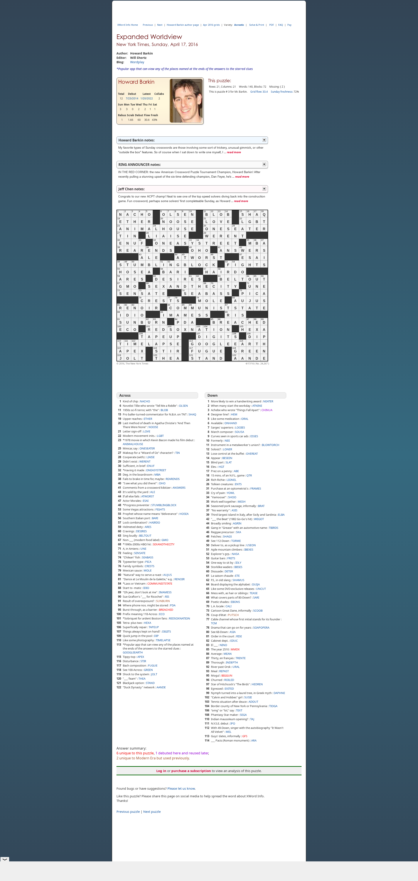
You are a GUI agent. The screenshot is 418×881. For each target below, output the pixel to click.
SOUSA (239, 432)
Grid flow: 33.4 (259, 92)
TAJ (252, 719)
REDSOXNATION (179, 618)
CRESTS (149, 566)
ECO (162, 614)
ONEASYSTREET (156, 470)
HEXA (147, 623)
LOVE (146, 431)
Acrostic (239, 24)
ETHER (148, 419)
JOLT (154, 674)
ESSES (254, 436)
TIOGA (273, 706)
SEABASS (147, 557)
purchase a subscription (191, 771)
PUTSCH (233, 615)
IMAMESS (165, 592)
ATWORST (147, 496)
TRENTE (241, 658)
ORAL (244, 419)
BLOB (164, 410)
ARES (148, 527)
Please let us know (181, 788)
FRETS (231, 558)
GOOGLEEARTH (133, 652)
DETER (229, 571)
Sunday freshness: (282, 92)
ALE (152, 492)
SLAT (229, 462)
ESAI (145, 501)
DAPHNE (279, 693)
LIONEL (231, 480)
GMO (165, 540)
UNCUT (261, 589)
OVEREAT (252, 454)
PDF (271, 24)
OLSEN (183, 406)
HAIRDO (154, 522)
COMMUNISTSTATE (159, 583)
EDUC (234, 641)
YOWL (231, 493)
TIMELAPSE (163, 640)
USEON (251, 545)
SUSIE (248, 697)
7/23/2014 (132, 98)
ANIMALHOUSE (133, 444)
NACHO (145, 401)
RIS (167, 597)
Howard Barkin (136, 82)
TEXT (239, 710)
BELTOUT (145, 535)
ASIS (234, 510)
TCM (214, 623)
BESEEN (227, 458)
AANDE (161, 687)
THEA (141, 678)
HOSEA (184, 514)
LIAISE (151, 457)
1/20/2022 (146, 98)
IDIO (146, 588)
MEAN (228, 654)
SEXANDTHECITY (163, 544)
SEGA (243, 715)
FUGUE (152, 665)
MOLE (148, 570)
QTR (249, 475)
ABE (236, 471)
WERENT (144, 461)
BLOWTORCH (270, 445)
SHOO (232, 497)
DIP (156, 636)
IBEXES (248, 549)
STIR (143, 661)
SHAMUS (238, 580)
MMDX (235, 649)
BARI (155, 518)
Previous (148, 24)
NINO (223, 645)
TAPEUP (154, 627)
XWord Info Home (127, 24)
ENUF (151, 466)
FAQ (280, 24)
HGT (221, 467)
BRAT (261, 506)
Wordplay (137, 62)
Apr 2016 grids (211, 24)
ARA (253, 740)
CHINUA (266, 410)
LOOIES (240, 427)
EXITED (229, 689)
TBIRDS (273, 528)
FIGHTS (160, 509)
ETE (237, 576)
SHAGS (227, 536)
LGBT (160, 436)
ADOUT (253, 702)
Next (159, 24)
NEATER (268, 401)
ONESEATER (147, 448)
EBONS (235, 602)
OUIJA (256, 584)
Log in (161, 771)
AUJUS (167, 575)
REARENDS (173, 479)
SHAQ (192, 414)
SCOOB (258, 610)
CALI (228, 606)
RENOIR (179, 579)
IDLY (238, 563)
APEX (140, 657)
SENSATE (139, 553)
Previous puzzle (128, 811)
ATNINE (257, 406)
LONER (227, 449)
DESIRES (141, 531)
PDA (172, 605)
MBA (157, 474)
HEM (234, 414)
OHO (162, 483)
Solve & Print (256, 24)
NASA (235, 554)
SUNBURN (163, 601)
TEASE (254, 593)
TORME (236, 541)
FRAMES (255, 488)
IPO (232, 723)
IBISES (238, 567)
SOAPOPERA (261, 627)
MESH (242, 501)
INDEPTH (232, 662)
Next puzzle (152, 811)
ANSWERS (179, 488)
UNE (143, 549)
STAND (150, 683)
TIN (177, 453)
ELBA (281, 515)
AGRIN (237, 523)
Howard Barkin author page (183, 24)
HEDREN (257, 684)
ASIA (233, 632)
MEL (228, 732)
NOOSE (153, 427)
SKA (238, 532)
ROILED (229, 680)
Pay (289, 24)
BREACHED (166, 610)
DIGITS (166, 631)
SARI (256, 597)
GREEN (148, 670)
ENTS (238, 484)
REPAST (224, 671)
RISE (239, 636)
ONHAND (230, 423)
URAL (236, 667)
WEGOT (259, 519)
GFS (244, 736)
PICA (148, 562)
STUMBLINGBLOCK (163, 505)
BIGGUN (226, 675)
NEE (227, 440)
